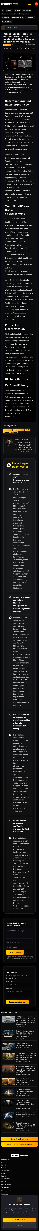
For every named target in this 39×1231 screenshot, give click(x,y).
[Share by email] (29, 48)
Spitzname (10, 981)
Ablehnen (19, 1225)
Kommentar (10, 988)
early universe (18, 430)
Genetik (17, 10)
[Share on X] (10, 48)
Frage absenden (15, 952)
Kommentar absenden (17, 1002)
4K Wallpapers (7, 21)
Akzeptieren (19, 1220)
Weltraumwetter (17, 17)
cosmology (7, 430)
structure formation (10, 432)
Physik (4, 14)
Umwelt (9, 10)
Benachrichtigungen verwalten (19, 1144)
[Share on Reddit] (21, 48)
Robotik (12, 14)
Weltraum (5, 17)
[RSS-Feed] (36, 4)
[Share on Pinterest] (25, 48)
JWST (27, 430)
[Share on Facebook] (14, 48)
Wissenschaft (23, 14)
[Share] (32, 48)
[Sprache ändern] (30, 4)
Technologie (30, 17)
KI (3, 10)
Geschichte (27, 10)
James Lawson (18, 45)
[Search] (3, 28)
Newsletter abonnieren (19, 1139)
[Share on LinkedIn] (17, 48)
